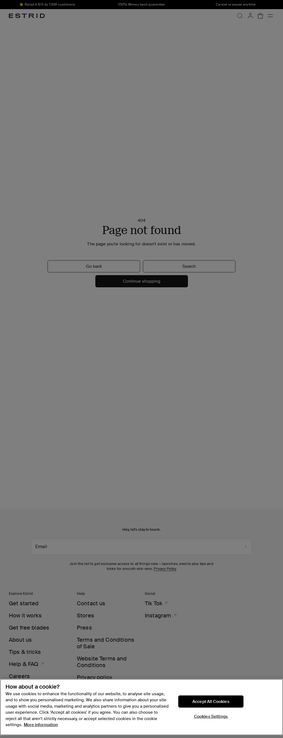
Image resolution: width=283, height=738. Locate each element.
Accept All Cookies (210, 701)
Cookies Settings (211, 716)
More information (41, 725)
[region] (141, 707)
